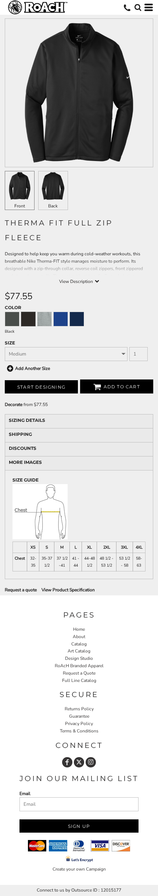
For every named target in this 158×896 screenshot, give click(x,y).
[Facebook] (67, 762)
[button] (137, 7)
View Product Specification (68, 590)
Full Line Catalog (79, 680)
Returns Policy (79, 709)
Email (24, 794)
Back (53, 206)
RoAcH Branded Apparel (79, 666)
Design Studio (79, 658)
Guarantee (79, 716)
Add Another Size (32, 368)
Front (19, 206)
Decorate (13, 404)
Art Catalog (79, 651)
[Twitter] (79, 762)
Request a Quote (79, 673)
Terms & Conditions (79, 731)
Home (79, 629)
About (79, 637)
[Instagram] (91, 762)
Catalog (79, 644)
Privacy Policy (79, 724)
